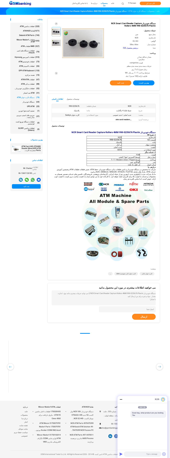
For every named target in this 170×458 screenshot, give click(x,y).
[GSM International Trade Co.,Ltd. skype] (21, 180)
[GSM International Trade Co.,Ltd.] (20, 4)
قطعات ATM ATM (30, 80)
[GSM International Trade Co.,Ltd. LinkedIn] (110, 436)
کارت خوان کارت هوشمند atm (126, 274)
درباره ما (25, 418)
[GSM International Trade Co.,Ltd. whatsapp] (33, 180)
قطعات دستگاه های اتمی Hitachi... (28, 52)
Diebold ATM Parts (29, 35)
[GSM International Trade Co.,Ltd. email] (39, 180)
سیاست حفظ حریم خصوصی (21, 434)
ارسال (144, 316)
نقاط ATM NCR (31, 31)
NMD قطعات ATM (30, 46)
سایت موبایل (23, 429)
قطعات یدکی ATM (30, 84)
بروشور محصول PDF (130, 48)
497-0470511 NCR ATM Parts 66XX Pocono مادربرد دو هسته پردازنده (81, 438)
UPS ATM (33, 106)
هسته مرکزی (32, 75)
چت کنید (26, 186)
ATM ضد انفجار (31, 93)
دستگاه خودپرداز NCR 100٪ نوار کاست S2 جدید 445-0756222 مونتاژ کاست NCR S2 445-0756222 (81, 415)
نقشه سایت (23, 425)
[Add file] (164, 454)
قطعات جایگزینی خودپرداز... (26, 88)
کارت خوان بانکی (147, 274)
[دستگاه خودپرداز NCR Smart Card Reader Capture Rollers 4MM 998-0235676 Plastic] (83, 43)
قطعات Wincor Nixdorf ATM (28, 41)
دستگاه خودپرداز (31, 102)
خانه (26, 412)
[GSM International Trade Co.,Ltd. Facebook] (116, 436)
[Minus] (120, 399)
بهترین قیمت (144, 83)
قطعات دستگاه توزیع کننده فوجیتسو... (27, 123)
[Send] (121, 454)
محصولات (24, 415)
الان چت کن (150, 3)
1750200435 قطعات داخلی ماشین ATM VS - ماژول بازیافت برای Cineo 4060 (48, 415)
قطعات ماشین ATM (29, 26)
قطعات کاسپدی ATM (29, 66)
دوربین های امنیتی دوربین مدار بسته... (27, 116)
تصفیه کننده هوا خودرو (29, 111)
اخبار (26, 422)
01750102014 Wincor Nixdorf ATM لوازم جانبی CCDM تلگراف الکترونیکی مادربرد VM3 (49, 438)
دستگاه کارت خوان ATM (28, 97)
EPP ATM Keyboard (29, 71)
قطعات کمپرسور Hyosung (27, 57)
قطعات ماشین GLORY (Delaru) (28, 129)
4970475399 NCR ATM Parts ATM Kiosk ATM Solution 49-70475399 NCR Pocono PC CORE (81, 427)
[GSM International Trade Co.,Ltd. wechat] (27, 180)
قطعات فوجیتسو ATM (29, 62)
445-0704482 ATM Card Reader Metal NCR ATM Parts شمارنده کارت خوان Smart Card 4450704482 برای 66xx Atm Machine (31, 148)
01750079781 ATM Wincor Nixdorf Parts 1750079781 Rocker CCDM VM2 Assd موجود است (48, 427)
